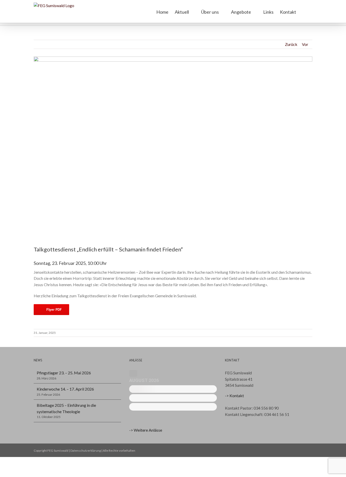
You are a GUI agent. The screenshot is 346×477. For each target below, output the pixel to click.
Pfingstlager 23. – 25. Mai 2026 (64, 372)
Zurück (291, 44)
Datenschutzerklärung (85, 450)
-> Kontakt (234, 395)
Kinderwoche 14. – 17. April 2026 (65, 389)
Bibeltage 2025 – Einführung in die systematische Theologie (66, 408)
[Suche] (304, 11)
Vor (305, 44)
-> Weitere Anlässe (145, 430)
